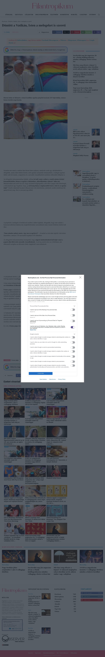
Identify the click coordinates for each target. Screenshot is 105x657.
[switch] (73, 310)
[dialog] (52, 328)
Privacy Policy (61, 379)
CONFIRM (41, 373)
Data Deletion (43, 379)
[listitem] (52, 306)
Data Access (52, 379)
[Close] (80, 277)
